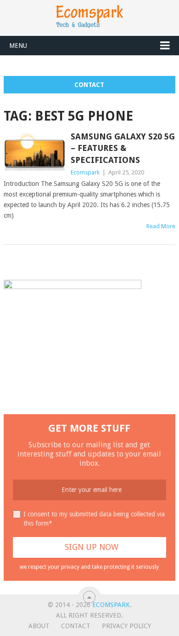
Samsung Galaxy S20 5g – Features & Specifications (123, 148)
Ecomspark (85, 172)
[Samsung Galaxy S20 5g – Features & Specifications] (35, 152)
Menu (18, 45)
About (39, 626)
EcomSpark (111, 604)
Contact (89, 84)
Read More (160, 226)
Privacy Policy (126, 626)
